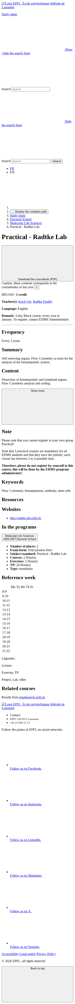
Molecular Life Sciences (26, 223)
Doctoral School (20, 219)
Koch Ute (24, 301)
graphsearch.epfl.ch (32, 697)
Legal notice (27, 954)
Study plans (9, 14)
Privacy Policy (46, 954)
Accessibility (10, 954)
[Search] (33, 157)
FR (12, 168)
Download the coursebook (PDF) (37, 279)
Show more (37, 390)
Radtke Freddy (42, 301)
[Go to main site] (41, 207)
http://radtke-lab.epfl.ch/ (25, 518)
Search (6, 89)
